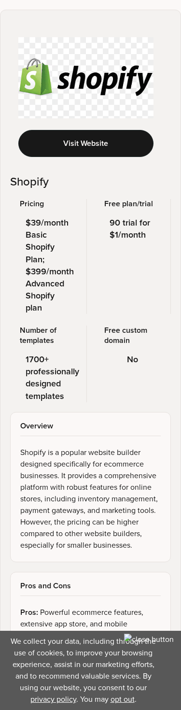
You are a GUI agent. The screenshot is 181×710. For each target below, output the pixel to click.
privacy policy (53, 699)
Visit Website (85, 143)
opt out (123, 699)
